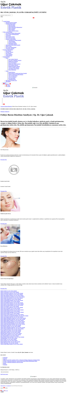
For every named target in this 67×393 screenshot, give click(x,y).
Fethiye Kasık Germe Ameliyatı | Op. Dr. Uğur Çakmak (12, 303)
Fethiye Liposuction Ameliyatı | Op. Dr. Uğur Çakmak (12, 293)
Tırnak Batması (9, 55)
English (8, 86)
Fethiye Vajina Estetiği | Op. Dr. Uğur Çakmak (10, 301)
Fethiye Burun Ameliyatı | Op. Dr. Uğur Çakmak (11, 334)
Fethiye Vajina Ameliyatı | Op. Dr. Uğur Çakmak (11, 299)
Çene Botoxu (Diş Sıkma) (13, 68)
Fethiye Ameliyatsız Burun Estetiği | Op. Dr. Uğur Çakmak (13, 324)
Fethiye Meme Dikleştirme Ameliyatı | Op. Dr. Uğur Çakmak (13, 318)
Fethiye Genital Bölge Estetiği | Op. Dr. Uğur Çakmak (12, 300)
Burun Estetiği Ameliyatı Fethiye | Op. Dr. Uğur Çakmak (12, 337)
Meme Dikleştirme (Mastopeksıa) (15, 27)
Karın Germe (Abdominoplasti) (12, 34)
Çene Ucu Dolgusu (12, 76)
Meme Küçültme (11, 26)
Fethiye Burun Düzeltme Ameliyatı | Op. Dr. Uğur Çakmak (13, 327)
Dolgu (7, 71)
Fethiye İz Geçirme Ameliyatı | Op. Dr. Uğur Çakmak (12, 294)
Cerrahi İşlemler (6, 21)
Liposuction (8, 35)
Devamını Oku (4, 159)
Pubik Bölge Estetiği (12, 43)
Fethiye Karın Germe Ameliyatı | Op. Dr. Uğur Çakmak (12, 314)
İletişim (4, 82)
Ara (1, 16)
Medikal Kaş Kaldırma (13, 61)
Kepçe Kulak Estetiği (10, 36)
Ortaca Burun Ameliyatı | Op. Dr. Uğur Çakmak (10, 326)
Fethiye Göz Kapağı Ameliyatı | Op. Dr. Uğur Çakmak (12, 316)
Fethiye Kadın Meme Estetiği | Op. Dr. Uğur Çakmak (12, 344)
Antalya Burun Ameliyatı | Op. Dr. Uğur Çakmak (11, 331)
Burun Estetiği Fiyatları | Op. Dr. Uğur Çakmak (10, 341)
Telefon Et (7, 111)
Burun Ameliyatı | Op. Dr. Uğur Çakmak (9, 340)
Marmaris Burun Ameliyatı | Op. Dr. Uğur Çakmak (11, 333)
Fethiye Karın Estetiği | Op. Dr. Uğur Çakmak (10, 313)
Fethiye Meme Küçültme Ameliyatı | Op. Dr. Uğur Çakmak (13, 319)
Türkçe (8, 85)
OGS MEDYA (8, 385)
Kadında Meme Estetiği (11, 23)
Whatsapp (3, 111)
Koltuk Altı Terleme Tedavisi (14, 63)
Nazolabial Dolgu (12, 79)
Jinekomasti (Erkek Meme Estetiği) (13, 45)
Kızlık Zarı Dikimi (12, 42)
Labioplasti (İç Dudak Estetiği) (14, 40)
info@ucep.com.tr (4, 374)
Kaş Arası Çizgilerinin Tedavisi (14, 60)
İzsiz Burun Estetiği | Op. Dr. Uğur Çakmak (10, 335)
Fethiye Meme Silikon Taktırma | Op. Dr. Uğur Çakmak (12, 320)
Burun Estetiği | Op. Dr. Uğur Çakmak (8, 339)
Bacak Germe (8, 46)
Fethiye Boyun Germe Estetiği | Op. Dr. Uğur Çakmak (12, 305)
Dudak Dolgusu (11, 72)
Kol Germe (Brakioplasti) (11, 47)
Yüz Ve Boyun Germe (10, 37)
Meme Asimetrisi (11, 28)
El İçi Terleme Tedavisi (13, 65)
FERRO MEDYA (3, 385)
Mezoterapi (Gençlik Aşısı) (11, 80)
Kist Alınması (8, 53)
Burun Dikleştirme (12, 69)
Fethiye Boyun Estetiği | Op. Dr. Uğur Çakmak (10, 308)
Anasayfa (3, 106)
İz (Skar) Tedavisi (9, 52)
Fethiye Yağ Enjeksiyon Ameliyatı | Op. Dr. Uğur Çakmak (13, 296)
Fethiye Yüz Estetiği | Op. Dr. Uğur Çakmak (10, 306)
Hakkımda (5, 357)
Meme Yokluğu (11, 29)
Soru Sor (5, 358)
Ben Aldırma (8, 50)
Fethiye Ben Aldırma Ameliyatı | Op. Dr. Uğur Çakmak (12, 295)
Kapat (2, 391)
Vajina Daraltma (11, 41)
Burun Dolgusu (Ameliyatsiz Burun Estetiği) (17, 73)
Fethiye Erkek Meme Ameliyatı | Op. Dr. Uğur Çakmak (12, 309)
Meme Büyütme (11, 24)
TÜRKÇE (7, 84)
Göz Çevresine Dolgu (12, 75)
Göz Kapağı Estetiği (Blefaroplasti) (13, 33)
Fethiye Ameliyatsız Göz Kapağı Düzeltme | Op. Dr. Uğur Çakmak (14, 315)
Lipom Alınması (9, 54)
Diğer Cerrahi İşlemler (7, 32)
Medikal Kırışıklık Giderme (14, 66)
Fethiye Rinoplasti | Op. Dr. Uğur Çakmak (9, 342)
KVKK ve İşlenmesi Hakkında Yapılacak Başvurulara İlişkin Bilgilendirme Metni (20, 361)
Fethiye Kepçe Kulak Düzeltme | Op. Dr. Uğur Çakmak (12, 312)
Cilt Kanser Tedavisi (10, 48)
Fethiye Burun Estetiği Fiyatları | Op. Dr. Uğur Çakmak (12, 328)
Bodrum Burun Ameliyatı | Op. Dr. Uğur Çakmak (11, 325)
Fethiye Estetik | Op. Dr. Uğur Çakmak (9, 290)
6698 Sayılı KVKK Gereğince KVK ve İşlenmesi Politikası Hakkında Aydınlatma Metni (21, 360)
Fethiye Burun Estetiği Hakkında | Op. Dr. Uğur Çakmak (12, 322)
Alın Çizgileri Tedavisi (13, 59)
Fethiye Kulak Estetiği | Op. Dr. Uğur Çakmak (10, 311)
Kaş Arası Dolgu (11, 78)
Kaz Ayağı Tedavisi (12, 62)
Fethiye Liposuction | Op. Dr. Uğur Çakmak (10, 292)
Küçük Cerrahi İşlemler (8, 49)
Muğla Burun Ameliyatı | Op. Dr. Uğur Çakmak (10, 332)
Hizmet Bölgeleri (8, 106)
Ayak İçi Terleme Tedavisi (13, 67)
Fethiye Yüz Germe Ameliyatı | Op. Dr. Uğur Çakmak (12, 307)
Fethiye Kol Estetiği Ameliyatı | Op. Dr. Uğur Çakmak (12, 302)
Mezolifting (8, 81)
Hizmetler (5, 364)
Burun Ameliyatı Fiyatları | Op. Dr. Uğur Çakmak (11, 329)
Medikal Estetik (6, 56)
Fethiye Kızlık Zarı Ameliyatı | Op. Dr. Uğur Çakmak (12, 298)
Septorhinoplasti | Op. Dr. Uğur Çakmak (9, 338)
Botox (7, 58)
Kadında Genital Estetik (11, 39)
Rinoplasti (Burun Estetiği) (11, 22)
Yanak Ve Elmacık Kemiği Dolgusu (15, 74)
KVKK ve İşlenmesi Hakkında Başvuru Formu (13, 362)
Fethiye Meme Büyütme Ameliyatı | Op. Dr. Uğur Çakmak (13, 321)
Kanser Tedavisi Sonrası (13, 30)
